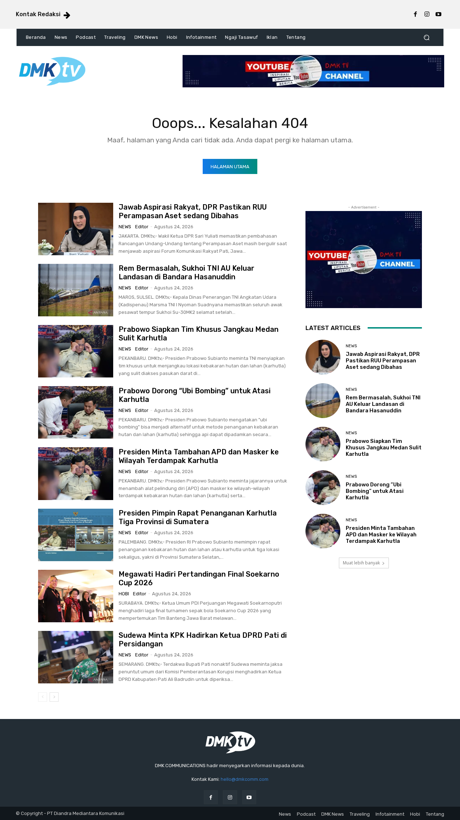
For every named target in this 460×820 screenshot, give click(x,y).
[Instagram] (427, 14)
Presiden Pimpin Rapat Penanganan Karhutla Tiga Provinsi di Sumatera (198, 517)
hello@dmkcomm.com (244, 779)
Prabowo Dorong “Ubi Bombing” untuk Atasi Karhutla (375, 491)
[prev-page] (42, 697)
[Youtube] (438, 14)
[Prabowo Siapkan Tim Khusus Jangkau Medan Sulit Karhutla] (75, 351)
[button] (426, 37)
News (125, 226)
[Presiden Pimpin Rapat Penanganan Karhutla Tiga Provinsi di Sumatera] (75, 535)
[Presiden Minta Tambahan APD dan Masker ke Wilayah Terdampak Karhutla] (75, 473)
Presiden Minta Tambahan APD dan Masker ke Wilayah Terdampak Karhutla (199, 456)
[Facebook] (415, 14)
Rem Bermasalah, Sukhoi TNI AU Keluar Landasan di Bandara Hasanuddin (186, 272)
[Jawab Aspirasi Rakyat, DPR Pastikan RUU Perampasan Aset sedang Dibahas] (75, 229)
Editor (141, 226)
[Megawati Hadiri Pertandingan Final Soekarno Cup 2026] (75, 596)
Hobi (124, 593)
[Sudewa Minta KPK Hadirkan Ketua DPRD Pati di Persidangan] (75, 657)
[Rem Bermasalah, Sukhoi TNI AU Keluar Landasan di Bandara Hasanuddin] (75, 290)
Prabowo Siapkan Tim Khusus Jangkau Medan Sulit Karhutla (384, 447)
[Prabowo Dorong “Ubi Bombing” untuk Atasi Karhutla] (75, 412)
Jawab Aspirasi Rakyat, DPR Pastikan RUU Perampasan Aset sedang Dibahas (193, 211)
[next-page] (54, 697)
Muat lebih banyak (361, 563)
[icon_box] (44, 15)
